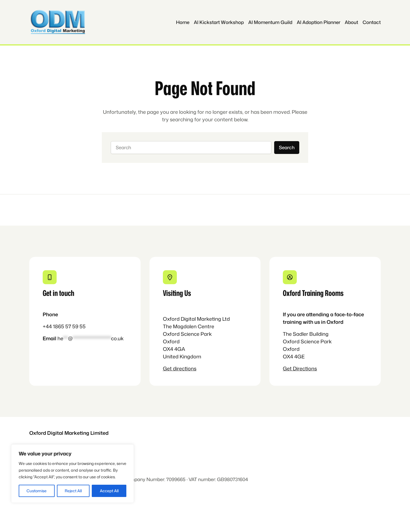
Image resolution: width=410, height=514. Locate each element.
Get (168, 368)
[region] (72, 473)
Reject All (73, 490)
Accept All (109, 490)
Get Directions (300, 368)
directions (184, 368)
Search (287, 147)
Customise (36, 490)
